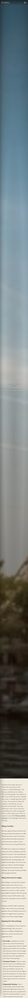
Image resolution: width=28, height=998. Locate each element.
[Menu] (25, 3)
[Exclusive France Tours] (6, 2)
